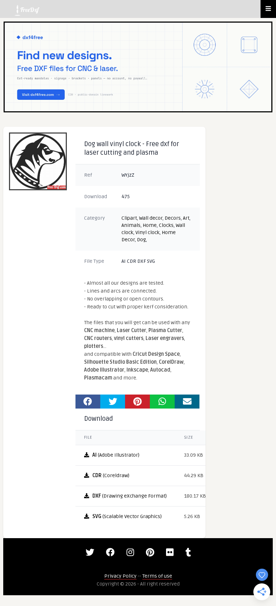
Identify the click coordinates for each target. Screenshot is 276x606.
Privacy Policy (120, 576)
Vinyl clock (147, 232)
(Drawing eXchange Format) (129, 496)
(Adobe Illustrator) (115, 455)
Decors (173, 218)
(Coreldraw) (110, 475)
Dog (141, 240)
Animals (131, 225)
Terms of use (157, 576)
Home (150, 225)
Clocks (166, 225)
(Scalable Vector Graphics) (127, 516)
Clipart (129, 218)
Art (186, 218)
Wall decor (150, 218)
